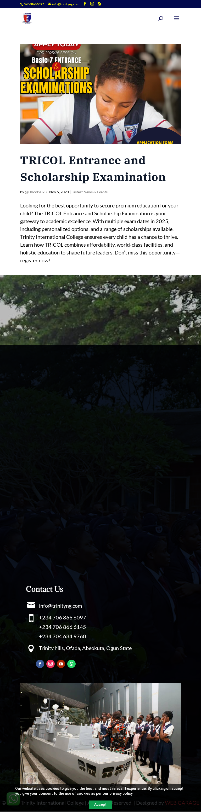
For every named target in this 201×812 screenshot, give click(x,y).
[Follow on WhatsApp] (71, 664)
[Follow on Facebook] (40, 664)
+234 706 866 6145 (62, 627)
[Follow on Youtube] (61, 664)
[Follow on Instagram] (50, 664)
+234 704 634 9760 (62, 636)
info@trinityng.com (60, 605)
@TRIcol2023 (36, 192)
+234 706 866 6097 (62, 617)
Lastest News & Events (89, 192)
